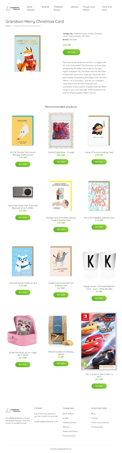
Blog (93, 414)
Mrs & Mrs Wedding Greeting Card (99, 218)
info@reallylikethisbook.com (46, 421)
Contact (94, 418)
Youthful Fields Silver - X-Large (61, 152)
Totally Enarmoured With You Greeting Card (61, 284)
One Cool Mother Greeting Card (23, 283)
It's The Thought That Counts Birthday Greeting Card (23, 153)
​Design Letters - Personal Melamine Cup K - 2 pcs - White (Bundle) (99, 287)
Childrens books (58, 8)
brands (45, 6)
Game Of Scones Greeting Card (99, 152)
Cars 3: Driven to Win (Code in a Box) (99, 375)
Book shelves (30, 8)
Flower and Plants (88, 8)
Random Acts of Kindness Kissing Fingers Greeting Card (61, 219)
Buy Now (71, 52)
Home (8, 26)
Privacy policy (97, 427)
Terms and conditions (100, 422)
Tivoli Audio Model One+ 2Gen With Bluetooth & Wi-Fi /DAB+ (23, 206)
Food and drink (107, 8)
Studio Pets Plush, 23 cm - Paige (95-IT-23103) (23, 353)
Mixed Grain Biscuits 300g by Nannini (61, 353)
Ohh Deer (86, 36)
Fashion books (75, 36)
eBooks (74, 6)
